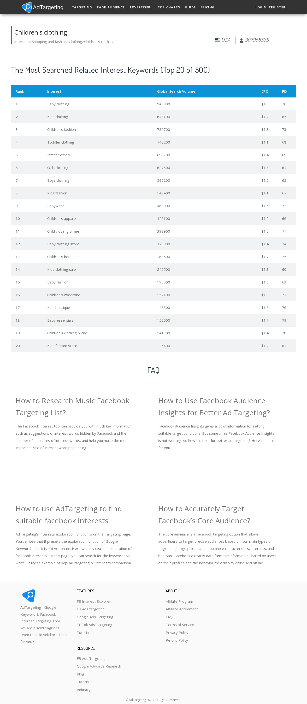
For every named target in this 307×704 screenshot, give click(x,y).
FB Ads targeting (91, 609)
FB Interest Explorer (94, 601)
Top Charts (169, 7)
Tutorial (83, 632)
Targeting (82, 7)
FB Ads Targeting (91, 658)
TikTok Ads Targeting (94, 624)
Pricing (208, 7)
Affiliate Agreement (182, 609)
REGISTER (277, 7)
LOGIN (260, 7)
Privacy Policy (177, 632)
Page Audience (111, 7)
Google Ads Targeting (95, 616)
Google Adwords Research (99, 666)
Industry (84, 689)
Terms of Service (180, 624)
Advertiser (140, 7)
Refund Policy (177, 640)
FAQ (169, 616)
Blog (80, 674)
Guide (190, 7)
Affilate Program (179, 601)
